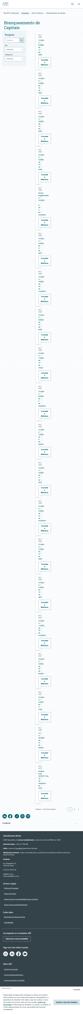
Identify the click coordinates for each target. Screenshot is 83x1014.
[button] (72, 4)
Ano (6, 45)
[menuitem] (38, 888)
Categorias (9, 55)
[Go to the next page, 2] (79, 809)
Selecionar (10, 49)
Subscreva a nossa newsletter (17, 939)
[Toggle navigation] (79, 4)
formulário (19, 848)
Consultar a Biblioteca (44, 62)
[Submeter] (21, 40)
